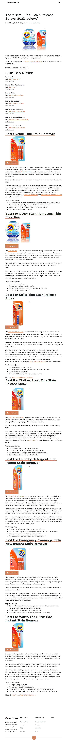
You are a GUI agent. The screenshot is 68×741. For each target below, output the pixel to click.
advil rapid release (34, 440)
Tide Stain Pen (12, 87)
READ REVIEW (9, 81)
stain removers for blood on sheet (51, 195)
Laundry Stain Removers (33, 23)
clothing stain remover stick (37, 361)
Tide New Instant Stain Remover (18, 119)
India (36, 731)
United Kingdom (40, 722)
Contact (22, 731)
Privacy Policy (24, 722)
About (22, 725)
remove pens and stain (31, 195)
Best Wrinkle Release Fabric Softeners (23, 695)
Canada (37, 725)
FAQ (21, 728)
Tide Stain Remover (14, 79)
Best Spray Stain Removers (33, 61)
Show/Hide (23, 68)
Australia (38, 728)
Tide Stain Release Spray (16, 95)
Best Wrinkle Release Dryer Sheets (22, 377)
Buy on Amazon (12, 163)
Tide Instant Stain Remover (16, 111)
